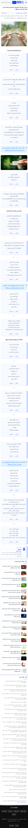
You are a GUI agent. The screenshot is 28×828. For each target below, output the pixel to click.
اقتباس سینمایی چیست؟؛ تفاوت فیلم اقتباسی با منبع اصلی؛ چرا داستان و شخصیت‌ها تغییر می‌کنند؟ (14, 739)
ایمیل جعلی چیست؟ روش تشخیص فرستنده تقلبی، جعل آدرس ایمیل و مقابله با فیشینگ (14, 801)
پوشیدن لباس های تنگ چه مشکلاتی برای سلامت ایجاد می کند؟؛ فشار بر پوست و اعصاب (14, 769)
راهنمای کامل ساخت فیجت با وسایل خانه (18, 702)
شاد (15, 307)
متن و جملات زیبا (19, 13)
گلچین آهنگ (16, 811)
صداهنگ (14, 814)
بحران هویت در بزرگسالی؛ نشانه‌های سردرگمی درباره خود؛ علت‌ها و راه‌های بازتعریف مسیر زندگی (14, 777)
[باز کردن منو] (26, 2)
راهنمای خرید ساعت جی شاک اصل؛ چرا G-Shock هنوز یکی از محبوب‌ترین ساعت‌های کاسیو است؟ (15, 786)
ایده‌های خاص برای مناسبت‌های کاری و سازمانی (17, 789)
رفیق (20, 248)
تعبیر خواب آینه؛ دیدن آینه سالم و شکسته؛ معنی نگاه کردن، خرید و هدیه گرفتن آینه (14, 694)
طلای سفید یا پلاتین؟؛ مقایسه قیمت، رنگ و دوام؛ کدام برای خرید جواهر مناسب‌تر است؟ (14, 756)
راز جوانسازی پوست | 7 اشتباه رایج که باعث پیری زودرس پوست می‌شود (14, 760)
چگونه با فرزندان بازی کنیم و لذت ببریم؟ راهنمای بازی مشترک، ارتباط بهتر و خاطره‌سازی (15, 793)
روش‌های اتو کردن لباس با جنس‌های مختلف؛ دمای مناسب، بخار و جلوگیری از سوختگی (14, 797)
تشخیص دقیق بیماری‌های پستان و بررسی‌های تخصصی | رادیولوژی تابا (15, 681)
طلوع (15, 216)
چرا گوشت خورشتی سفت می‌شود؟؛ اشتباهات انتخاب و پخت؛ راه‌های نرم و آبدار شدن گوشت (15, 698)
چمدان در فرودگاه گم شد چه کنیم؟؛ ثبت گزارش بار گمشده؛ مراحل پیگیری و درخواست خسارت (14, 718)
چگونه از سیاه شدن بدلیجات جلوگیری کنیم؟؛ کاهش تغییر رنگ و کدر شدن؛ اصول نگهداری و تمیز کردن (14, 752)
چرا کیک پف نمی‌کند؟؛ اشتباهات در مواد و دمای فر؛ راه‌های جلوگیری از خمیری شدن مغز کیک (15, 714)
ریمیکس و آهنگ (23, 811)
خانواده (20, 194)
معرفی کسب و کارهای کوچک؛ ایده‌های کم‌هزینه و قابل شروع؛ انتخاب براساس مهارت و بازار (15, 686)
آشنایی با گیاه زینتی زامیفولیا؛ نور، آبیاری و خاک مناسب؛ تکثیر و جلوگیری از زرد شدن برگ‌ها (14, 748)
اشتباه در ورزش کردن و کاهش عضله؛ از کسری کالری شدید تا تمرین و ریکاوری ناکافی (15, 710)
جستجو (14, 2)
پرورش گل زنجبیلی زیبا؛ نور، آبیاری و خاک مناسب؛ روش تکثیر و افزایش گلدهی (15, 743)
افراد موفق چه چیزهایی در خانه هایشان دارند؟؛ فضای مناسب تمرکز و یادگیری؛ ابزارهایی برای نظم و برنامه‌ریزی (15, 726)
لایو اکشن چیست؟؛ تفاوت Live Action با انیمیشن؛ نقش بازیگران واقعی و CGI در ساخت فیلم (14, 735)
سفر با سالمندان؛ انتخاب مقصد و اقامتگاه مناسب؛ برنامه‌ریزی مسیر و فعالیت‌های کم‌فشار (14, 781)
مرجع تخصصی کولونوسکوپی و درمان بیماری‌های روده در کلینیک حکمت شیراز (14, 722)
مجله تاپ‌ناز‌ (20, 2)
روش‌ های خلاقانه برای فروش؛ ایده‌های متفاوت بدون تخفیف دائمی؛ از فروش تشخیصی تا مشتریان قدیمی (15, 690)
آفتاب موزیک (4, 811)
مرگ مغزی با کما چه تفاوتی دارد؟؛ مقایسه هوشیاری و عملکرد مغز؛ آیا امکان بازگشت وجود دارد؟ (14, 773)
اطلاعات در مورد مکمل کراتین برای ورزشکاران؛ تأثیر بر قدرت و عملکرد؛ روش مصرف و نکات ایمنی (15, 705)
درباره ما (16, 825)
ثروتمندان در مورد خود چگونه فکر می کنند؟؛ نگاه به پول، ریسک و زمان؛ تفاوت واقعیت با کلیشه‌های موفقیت (14, 731)
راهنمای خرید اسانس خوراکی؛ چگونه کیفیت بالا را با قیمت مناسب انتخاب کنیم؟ (14, 764)
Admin (19, 550)
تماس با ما (11, 825)
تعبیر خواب (10, 811)
